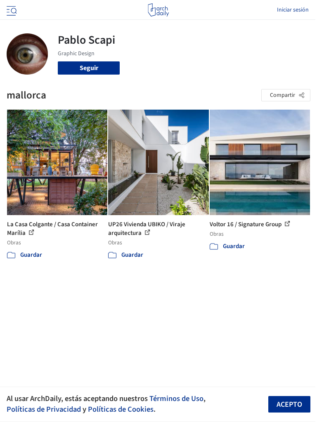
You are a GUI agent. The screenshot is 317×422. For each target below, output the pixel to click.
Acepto (289, 404)
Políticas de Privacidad (44, 409)
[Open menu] (11, 10)
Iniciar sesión (293, 10)
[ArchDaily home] (158, 9)
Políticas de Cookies (121, 409)
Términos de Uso (176, 398)
